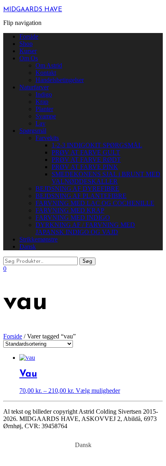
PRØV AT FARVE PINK (85, 166)
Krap (41, 101)
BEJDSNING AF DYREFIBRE (77, 188)
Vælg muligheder (98, 390)
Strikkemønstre (38, 239)
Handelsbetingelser (59, 79)
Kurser (28, 50)
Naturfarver (34, 87)
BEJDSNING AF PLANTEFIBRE (81, 195)
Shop (26, 43)
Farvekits (47, 137)
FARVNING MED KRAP (69, 210)
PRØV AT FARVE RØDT (86, 159)
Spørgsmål (32, 130)
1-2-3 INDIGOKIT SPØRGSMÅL (97, 145)
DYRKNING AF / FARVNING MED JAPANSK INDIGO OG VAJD (85, 228)
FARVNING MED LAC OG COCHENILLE (94, 203)
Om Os (28, 58)
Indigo (43, 94)
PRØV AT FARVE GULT (86, 152)
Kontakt (45, 72)
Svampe (45, 116)
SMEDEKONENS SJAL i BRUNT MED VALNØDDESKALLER (106, 178)
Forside (28, 36)
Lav (40, 123)
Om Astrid (48, 65)
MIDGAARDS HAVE (32, 9)
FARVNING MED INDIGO (72, 217)
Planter (44, 108)
